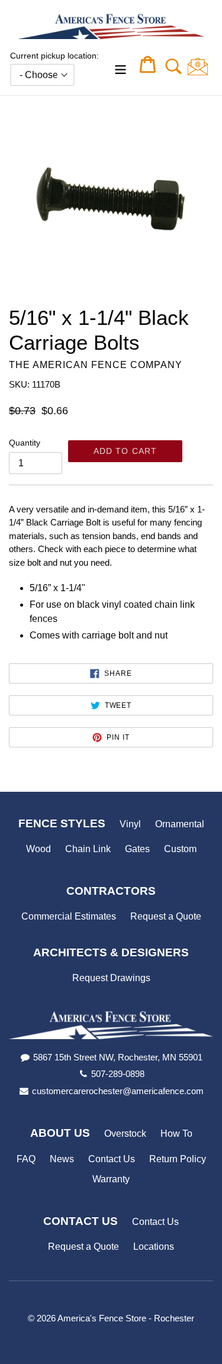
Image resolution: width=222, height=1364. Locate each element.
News (62, 1159)
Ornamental (179, 824)
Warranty (111, 1179)
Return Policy (177, 1159)
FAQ (26, 1159)
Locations (153, 1247)
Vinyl (130, 824)
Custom (180, 849)
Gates (137, 849)
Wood (38, 849)
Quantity (24, 442)
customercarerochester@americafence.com (118, 1091)
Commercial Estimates (68, 916)
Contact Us (111, 1159)
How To (176, 1133)
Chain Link (88, 849)
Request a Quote (165, 916)
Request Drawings (111, 978)
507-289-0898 (117, 1074)
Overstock (125, 1133)
